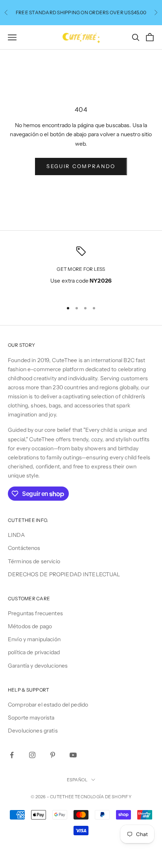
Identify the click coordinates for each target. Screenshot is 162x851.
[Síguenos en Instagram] (32, 755)
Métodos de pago (30, 626)
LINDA (16, 534)
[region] (81, 270)
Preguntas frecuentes (35, 613)
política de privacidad (34, 652)
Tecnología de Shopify (103, 796)
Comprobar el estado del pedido (48, 704)
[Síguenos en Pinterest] (53, 755)
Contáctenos (24, 547)
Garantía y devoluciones (38, 665)
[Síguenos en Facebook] (12, 755)
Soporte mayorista (31, 717)
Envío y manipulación (34, 639)
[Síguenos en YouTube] (73, 755)
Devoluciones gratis (33, 730)
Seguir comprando (80, 166)
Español (77, 780)
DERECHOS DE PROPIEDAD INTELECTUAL (64, 574)
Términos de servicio (34, 561)
